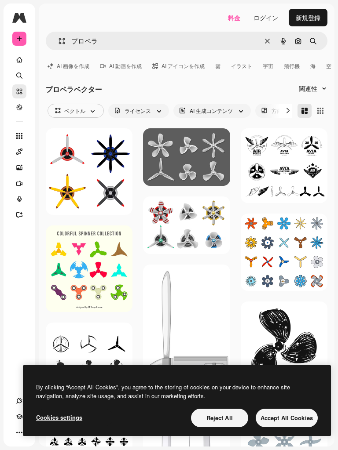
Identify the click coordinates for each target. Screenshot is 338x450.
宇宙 (268, 65)
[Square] (320, 111)
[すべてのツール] (19, 136)
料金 (234, 17)
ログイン (266, 17)
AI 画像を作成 (73, 65)
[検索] (19, 76)
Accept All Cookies (287, 418)
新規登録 (308, 17)
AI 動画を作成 (125, 65)
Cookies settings (59, 417)
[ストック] (19, 91)
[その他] (19, 432)
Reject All (219, 418)
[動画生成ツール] (19, 183)
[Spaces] (19, 152)
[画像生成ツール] (19, 167)
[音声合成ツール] (19, 199)
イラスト (241, 65)
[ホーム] (19, 60)
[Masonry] (305, 111)
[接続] (19, 401)
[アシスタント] (19, 215)
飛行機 (292, 65)
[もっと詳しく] (19, 107)
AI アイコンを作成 (183, 65)
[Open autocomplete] (58, 41)
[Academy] (19, 417)
